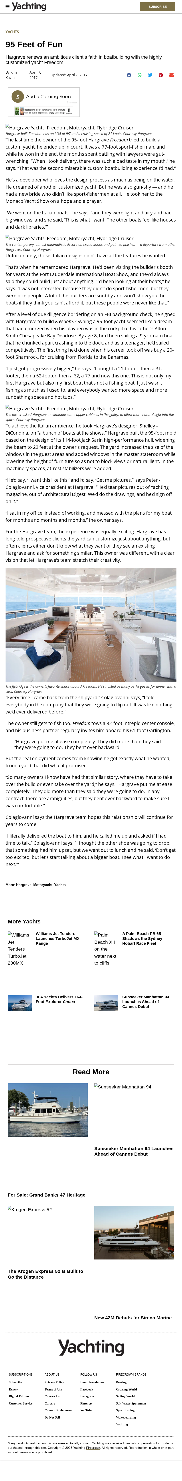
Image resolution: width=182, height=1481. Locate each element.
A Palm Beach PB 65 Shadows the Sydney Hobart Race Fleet (142, 938)
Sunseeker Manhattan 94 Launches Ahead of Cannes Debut (145, 1002)
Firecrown (93, 1447)
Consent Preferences (58, 1410)
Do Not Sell (52, 1417)
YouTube (86, 1410)
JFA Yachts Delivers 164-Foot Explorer (59, 999)
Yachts (12, 31)
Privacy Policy (54, 1382)
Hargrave (24, 885)
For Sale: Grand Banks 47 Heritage (46, 1194)
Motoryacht (42, 885)
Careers (50, 1403)
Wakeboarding (126, 1417)
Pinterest (86, 1403)
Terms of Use (53, 1389)
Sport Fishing (125, 1410)
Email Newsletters (92, 1382)
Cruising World (126, 1389)
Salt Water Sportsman (131, 1403)
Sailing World (125, 1396)
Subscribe (15, 1382)
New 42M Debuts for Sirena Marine (133, 1317)
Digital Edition (19, 1396)
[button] (129, 75)
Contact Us (52, 1396)
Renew (13, 1389)
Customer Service (20, 1403)
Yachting (122, 1424)
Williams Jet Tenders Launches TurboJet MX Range (57, 938)
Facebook (86, 1389)
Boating (121, 1382)
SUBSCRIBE (158, 6)
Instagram (87, 1396)
